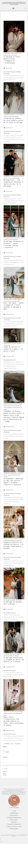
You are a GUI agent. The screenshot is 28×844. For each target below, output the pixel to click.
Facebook (5, 771)
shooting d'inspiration (10, 71)
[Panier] (25, 8)
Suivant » (18, 743)
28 (15, 743)
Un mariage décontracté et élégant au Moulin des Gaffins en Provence (14, 659)
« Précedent (6, 743)
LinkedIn (5, 775)
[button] (13, 8)
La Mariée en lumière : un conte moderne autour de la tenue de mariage (13, 120)
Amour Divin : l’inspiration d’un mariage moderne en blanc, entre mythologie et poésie (13, 721)
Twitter (4, 773)
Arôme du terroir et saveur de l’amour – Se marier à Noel (13, 349)
